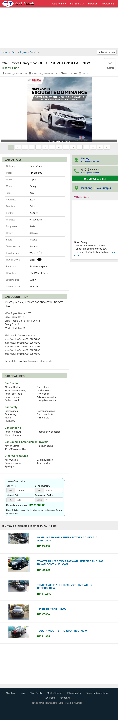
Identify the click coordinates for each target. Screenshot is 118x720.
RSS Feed (49, 697)
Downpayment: (42, 485)
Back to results (108, 52)
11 (79, 147)
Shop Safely (35, 693)
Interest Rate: (13, 495)
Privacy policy (74, 693)
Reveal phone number (90, 172)
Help (22, 693)
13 (93, 147)
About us (10, 693)
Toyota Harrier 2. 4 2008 (51, 608)
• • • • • (90, 170)
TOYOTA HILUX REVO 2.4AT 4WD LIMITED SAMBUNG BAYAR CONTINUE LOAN (70, 562)
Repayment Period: (44, 495)
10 (73, 147)
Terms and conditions (97, 693)
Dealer (85, 73)
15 (107, 147)
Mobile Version (54, 693)
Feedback (65, 697)
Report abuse (82, 196)
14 (100, 147)
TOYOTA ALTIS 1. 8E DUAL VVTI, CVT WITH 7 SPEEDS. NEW (65, 586)
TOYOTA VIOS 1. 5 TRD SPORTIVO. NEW (62, 630)
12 (86, 147)
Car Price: (11, 485)
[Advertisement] (59, 28)
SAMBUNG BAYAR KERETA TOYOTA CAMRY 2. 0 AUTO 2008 (67, 539)
